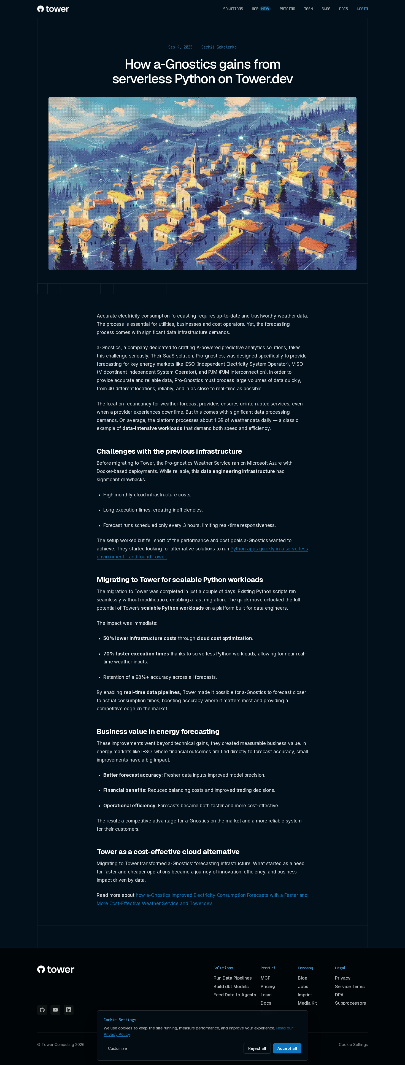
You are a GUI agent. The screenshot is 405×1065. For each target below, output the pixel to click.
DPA (339, 995)
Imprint (305, 995)
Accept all (287, 1048)
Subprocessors (350, 1003)
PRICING (287, 8)
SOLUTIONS (233, 8)
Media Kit (307, 1003)
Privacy (342, 978)
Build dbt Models (231, 986)
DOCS (343, 8)
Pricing (268, 986)
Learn (266, 995)
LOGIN (362, 8)
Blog (302, 978)
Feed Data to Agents (235, 995)
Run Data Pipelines (233, 978)
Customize (117, 1048)
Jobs (303, 986)
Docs (266, 1003)
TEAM (308, 8)
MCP (260, 8)
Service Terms (350, 986)
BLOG (326, 8)
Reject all (257, 1048)
